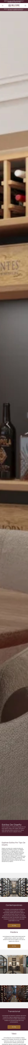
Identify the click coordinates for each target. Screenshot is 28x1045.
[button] (2, 5)
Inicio (5, 9)
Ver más (14, 925)
